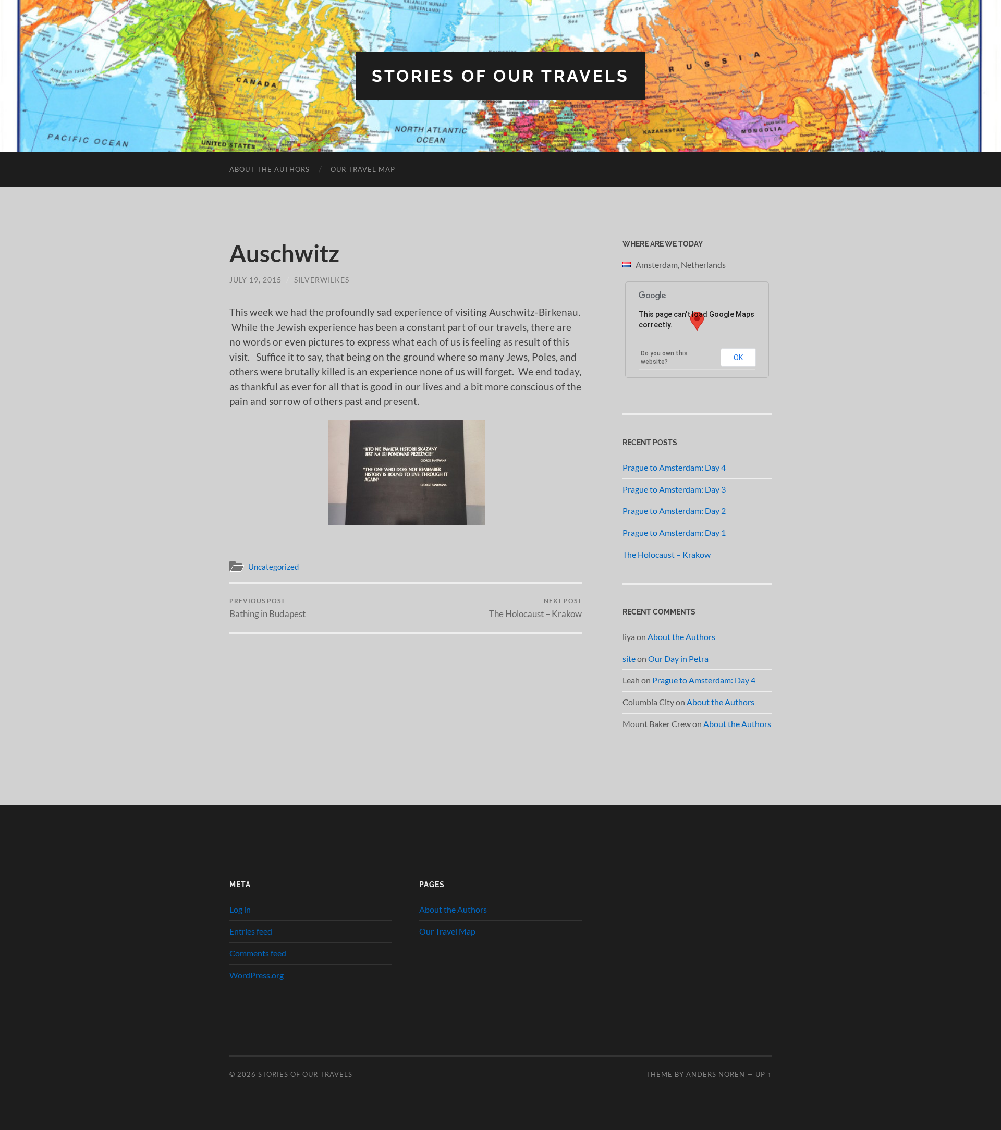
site (629, 659)
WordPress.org (256, 975)
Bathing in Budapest (267, 608)
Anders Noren (715, 1074)
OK (738, 357)
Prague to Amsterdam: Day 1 (674, 532)
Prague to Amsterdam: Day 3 (674, 489)
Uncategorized (273, 566)
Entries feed (250, 931)
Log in (240, 909)
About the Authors (269, 169)
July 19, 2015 (255, 279)
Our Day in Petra (678, 659)
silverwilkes (321, 279)
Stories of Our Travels (500, 75)
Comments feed (257, 953)
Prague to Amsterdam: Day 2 (674, 510)
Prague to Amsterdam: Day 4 (674, 467)
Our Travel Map (363, 169)
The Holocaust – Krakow (535, 608)
